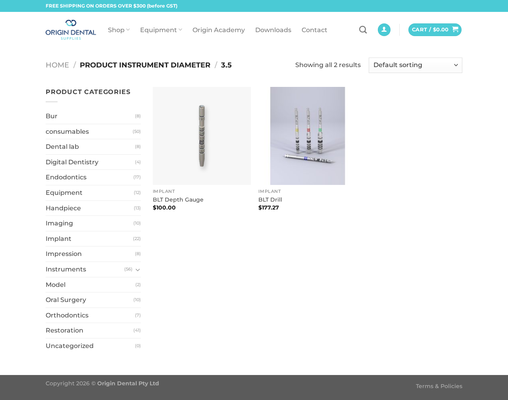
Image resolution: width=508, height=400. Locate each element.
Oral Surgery (66, 300)
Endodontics (66, 177)
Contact (314, 30)
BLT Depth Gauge (178, 199)
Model (55, 284)
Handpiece (63, 208)
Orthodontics (67, 315)
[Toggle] (138, 269)
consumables (67, 131)
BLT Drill (270, 199)
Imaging (59, 223)
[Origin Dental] (71, 30)
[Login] (384, 30)
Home (57, 64)
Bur (52, 116)
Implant (58, 238)
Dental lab (62, 146)
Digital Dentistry (72, 162)
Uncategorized (70, 346)
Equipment (158, 30)
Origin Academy (218, 30)
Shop (116, 30)
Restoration (64, 330)
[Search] (363, 29)
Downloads (273, 30)
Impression (64, 254)
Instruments (66, 269)
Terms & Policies (439, 386)
